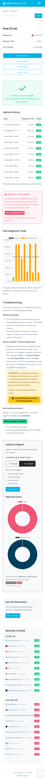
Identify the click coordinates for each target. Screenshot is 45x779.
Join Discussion (22, 61)
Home (5, 11)
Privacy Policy (22, 775)
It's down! (28, 463)
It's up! (12, 463)
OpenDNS (10, 367)
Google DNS (21, 367)
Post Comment (13, 615)
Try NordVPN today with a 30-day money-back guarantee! (25, 399)
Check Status (22, 72)
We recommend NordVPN (15, 213)
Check (38, 16)
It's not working (14, 477)
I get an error (13, 480)
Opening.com (16, 3)
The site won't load (15, 474)
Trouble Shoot (22, 67)
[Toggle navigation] (39, 3)
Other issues (13, 483)
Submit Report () (22, 56)
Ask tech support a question (15, 421)
